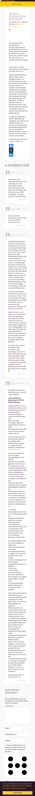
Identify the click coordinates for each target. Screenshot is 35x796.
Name (7, 728)
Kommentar (9, 706)
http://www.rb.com (14, 450)
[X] (19, 150)
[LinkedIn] (19, 154)
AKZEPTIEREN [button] (17, 793)
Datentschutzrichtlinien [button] (18, 788)
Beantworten (21, 199)
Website (7, 740)
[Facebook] (19, 146)
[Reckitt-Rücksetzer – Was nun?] (15, 30)
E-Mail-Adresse (10, 734)
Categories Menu (16, 4)
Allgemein (19, 24)
